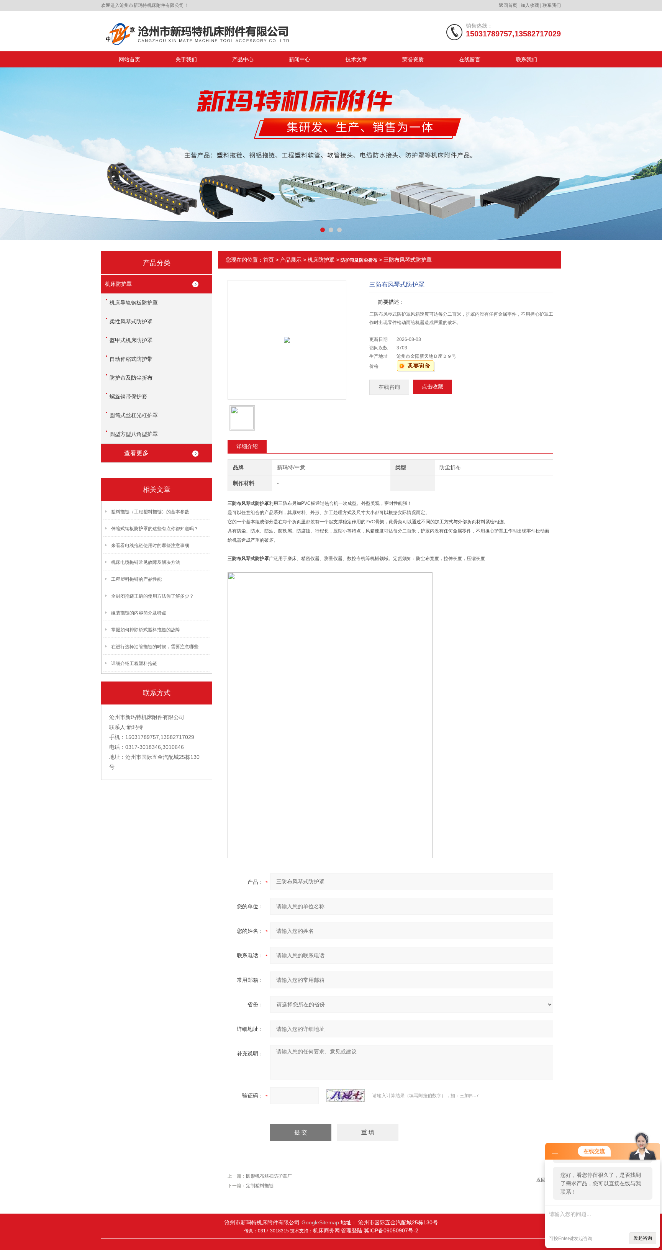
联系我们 (551, 5)
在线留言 (469, 59)
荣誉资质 (413, 59)
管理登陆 (352, 1230)
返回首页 (508, 5)
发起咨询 (643, 1238)
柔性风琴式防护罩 (131, 321)
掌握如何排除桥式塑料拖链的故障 (145, 629)
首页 (268, 260)
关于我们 (186, 59)
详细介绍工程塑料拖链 (134, 663)
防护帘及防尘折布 (131, 378)
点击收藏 (432, 387)
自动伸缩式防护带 (131, 359)
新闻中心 (299, 59)
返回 (541, 1180)
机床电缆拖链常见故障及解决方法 (145, 562)
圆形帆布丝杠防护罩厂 (269, 1176)
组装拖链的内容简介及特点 (138, 613)
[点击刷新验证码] (345, 1095)
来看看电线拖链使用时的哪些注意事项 (150, 545)
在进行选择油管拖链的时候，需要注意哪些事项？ (159, 646)
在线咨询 (389, 387)
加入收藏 (530, 5)
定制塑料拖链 (260, 1185)
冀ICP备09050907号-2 (391, 1230)
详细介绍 (247, 446)
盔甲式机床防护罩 (131, 340)
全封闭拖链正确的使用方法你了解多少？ (152, 596)
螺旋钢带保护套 (128, 396)
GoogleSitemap (320, 1222)
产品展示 (291, 260)
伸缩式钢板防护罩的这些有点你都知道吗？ (154, 528)
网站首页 (129, 59)
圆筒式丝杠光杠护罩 (134, 415)
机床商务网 (326, 1230)
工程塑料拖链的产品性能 (136, 579)
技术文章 (356, 59)
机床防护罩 (118, 284)
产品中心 (243, 59)
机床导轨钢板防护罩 (134, 303)
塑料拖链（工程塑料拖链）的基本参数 (150, 511)
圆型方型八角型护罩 (134, 434)
